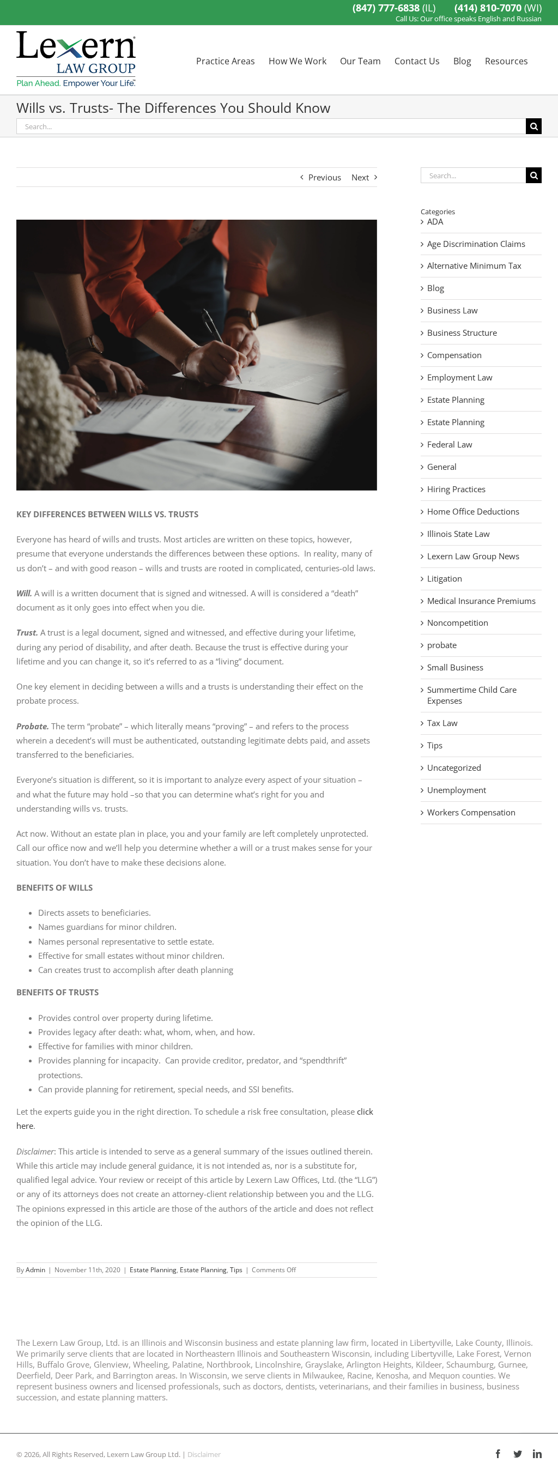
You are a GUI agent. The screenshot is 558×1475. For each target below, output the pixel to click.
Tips (236, 1269)
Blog (435, 288)
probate (442, 645)
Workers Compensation (471, 812)
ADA (435, 221)
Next (360, 177)
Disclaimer (204, 1454)
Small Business (455, 667)
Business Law (452, 310)
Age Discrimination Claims (476, 244)
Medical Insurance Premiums (481, 601)
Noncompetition (457, 623)
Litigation (444, 578)
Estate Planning (153, 1269)
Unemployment (456, 790)
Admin (35, 1269)
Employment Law (460, 377)
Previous (324, 177)
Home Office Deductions (473, 511)
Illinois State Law (458, 534)
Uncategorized (454, 768)
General (442, 467)
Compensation (454, 355)
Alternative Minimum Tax (474, 266)
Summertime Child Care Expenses (472, 695)
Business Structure (462, 333)
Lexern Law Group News (473, 556)
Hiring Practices (456, 489)
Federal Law (449, 444)
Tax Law (442, 723)
